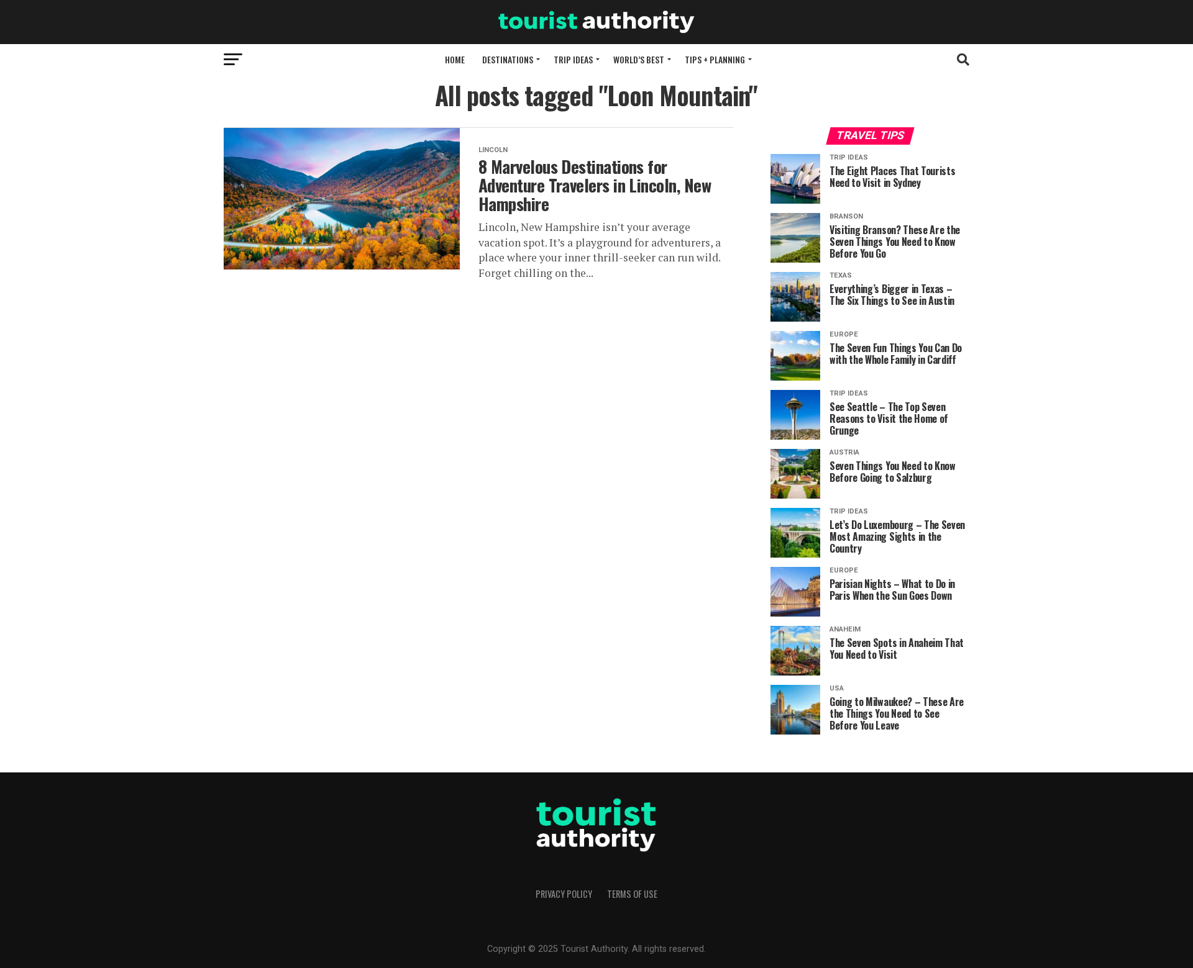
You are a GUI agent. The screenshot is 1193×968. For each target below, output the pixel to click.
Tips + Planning (715, 59)
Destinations (507, 59)
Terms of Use (632, 893)
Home (455, 59)
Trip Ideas (573, 59)
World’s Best (638, 59)
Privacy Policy (564, 893)
